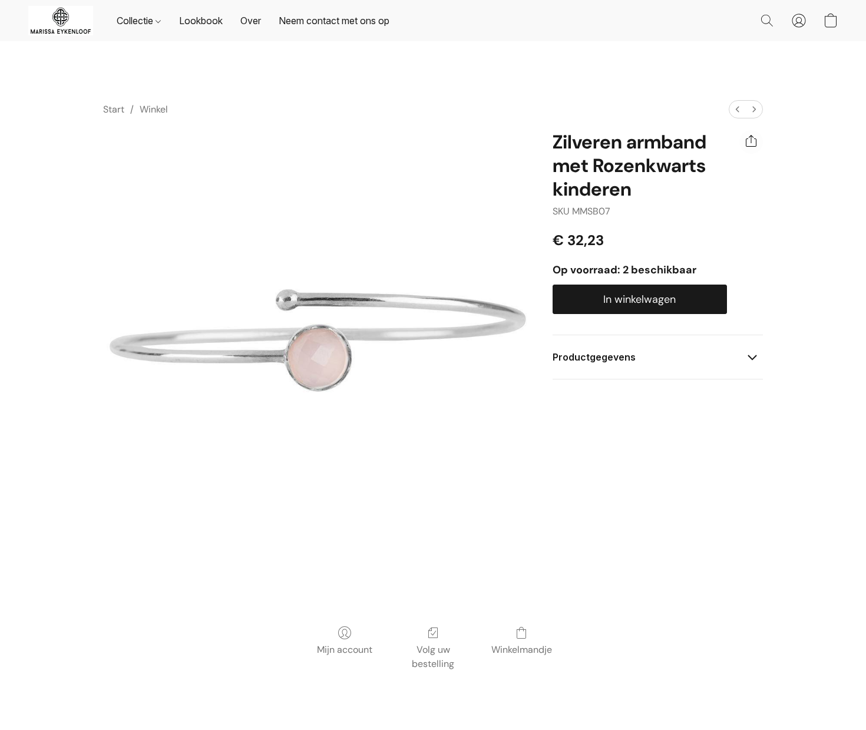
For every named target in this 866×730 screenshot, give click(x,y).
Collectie (136, 21)
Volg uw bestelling (433, 656)
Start (113, 109)
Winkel (154, 109)
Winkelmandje (521, 649)
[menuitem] (737, 109)
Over (250, 21)
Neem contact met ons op (334, 21)
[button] (60, 20)
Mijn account (344, 649)
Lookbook (201, 21)
